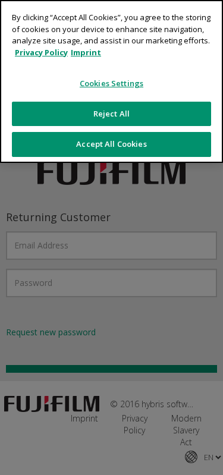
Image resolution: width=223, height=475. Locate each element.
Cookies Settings (111, 83)
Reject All (111, 113)
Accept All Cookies (111, 144)
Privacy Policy (41, 52)
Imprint (86, 52)
